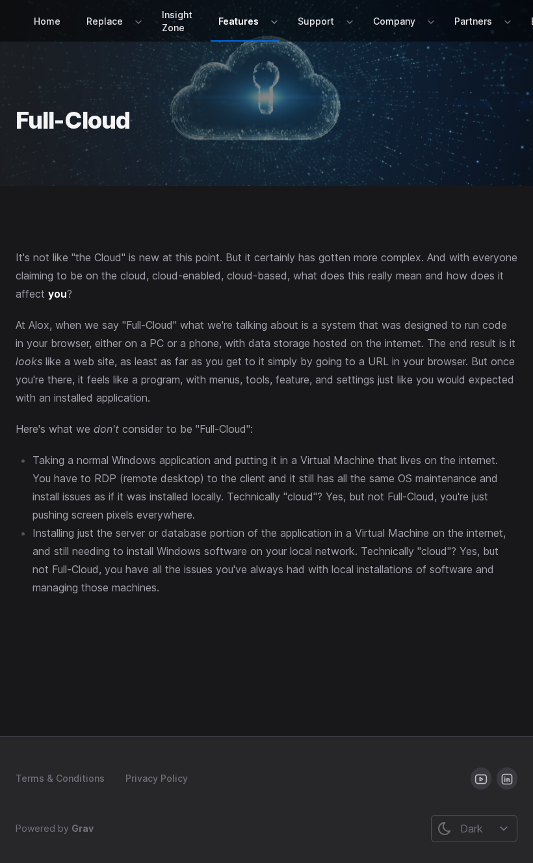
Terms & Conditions (60, 778)
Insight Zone (177, 21)
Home (47, 21)
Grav (83, 828)
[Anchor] (146, 118)
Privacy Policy (156, 778)
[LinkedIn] (507, 778)
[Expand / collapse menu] (137, 21)
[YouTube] (481, 778)
